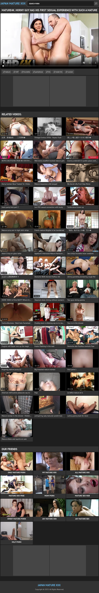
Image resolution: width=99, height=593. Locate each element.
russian (70, 72)
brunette (27, 72)
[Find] (96, 3)
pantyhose (39, 72)
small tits (59, 72)
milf (17, 72)
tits (49, 72)
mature (7, 72)
